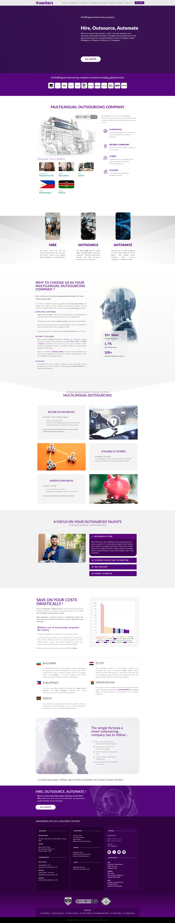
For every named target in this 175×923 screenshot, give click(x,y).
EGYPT (100, 663)
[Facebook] (109, 852)
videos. (74, 648)
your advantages (73, 308)
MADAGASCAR (105, 682)
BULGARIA (49, 663)
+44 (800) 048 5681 (115, 841)
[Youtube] (119, 852)
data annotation (124, 689)
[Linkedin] (124, 852)
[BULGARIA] (38, 663)
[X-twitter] (114, 852)
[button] (64, 3)
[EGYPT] (91, 663)
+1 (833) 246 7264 (116, 839)
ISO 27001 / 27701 (73, 341)
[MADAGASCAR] (91, 682)
